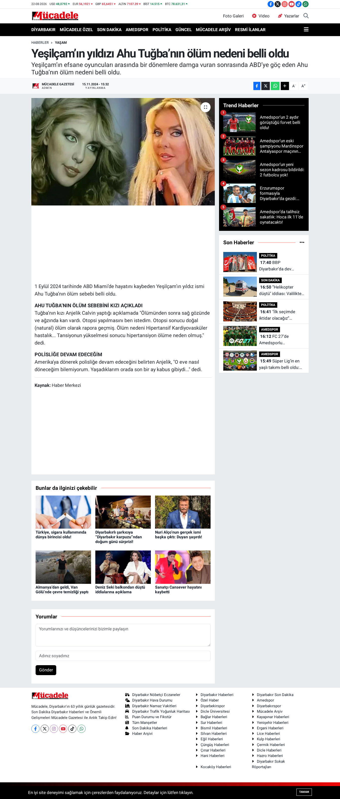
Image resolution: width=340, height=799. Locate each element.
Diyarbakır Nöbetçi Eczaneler (156, 695)
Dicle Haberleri (269, 750)
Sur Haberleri (211, 722)
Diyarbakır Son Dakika (275, 695)
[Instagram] (54, 729)
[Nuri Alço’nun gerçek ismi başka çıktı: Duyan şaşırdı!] (183, 511)
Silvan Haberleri (214, 733)
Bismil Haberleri (214, 728)
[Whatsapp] (81, 729)
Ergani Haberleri (270, 728)
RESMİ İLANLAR (250, 29)
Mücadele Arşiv (270, 711)
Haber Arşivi (142, 733)
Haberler (40, 43)
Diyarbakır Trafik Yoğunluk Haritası (161, 711)
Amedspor (265, 700)
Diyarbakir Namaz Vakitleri (154, 706)
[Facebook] (35, 729)
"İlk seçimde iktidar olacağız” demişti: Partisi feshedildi (277, 315)
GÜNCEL (183, 29)
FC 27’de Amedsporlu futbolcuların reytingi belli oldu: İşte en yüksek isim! (278, 340)
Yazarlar (291, 15)
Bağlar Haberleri (214, 717)
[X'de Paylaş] (265, 86)
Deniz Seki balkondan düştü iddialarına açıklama (120, 589)
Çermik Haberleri (271, 745)
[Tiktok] (72, 729)
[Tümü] (302, 242)
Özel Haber (210, 700)
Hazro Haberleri (270, 755)
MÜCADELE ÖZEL (76, 29)
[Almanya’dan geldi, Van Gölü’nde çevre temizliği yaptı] (63, 566)
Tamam (304, 792)
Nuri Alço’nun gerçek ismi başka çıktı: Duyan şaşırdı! (178, 534)
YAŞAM (61, 43)
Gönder (46, 669)
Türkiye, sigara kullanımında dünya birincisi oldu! (61, 534)
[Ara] (306, 16)
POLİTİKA (162, 29)
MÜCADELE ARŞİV (213, 29)
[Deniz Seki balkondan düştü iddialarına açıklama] (123, 566)
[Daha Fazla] (285, 86)
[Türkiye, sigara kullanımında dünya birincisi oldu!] (63, 511)
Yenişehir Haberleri (272, 722)
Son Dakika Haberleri (149, 728)
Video (264, 15)
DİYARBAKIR (43, 29)
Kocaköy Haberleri (216, 767)
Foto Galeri (233, 15)
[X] (45, 729)
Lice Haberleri (268, 733)
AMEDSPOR (137, 29)
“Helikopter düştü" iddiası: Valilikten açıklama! (281, 291)
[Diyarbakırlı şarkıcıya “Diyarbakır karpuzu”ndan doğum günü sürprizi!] (123, 511)
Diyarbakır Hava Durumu (152, 700)
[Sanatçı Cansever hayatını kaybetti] (183, 566)
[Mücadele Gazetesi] (55, 15)
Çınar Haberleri (213, 750)
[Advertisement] (125, 243)
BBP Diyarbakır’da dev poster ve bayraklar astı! (281, 266)
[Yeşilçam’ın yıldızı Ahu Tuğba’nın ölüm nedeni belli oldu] (123, 151)
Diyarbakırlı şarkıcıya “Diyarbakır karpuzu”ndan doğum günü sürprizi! (118, 537)
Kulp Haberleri (268, 739)
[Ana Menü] (306, 30)
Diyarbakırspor (269, 706)
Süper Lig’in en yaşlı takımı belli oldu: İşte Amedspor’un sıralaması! (279, 364)
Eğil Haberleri (212, 739)
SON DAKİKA (109, 29)
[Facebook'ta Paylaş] (256, 86)
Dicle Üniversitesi (215, 711)
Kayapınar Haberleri (273, 717)
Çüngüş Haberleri (215, 745)
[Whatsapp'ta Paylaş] (275, 86)
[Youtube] (63, 729)
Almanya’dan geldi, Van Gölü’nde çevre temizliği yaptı (62, 589)
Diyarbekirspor (213, 706)
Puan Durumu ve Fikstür (151, 717)
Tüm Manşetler (144, 722)
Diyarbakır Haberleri (217, 695)
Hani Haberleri (213, 755)
